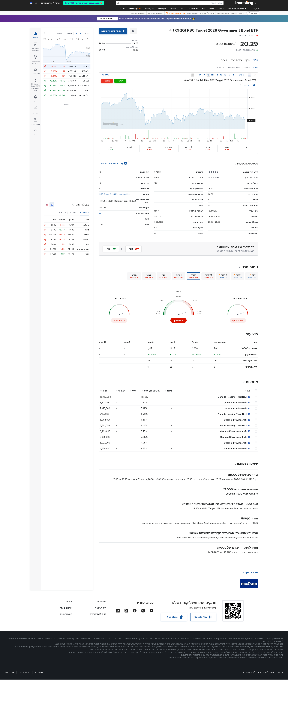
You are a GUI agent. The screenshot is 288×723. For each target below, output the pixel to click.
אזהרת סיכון (9, 672)
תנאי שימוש (39, 672)
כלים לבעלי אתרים (98, 614)
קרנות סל (253, 13)
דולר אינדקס (84, 95)
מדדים (78, 33)
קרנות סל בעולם (223, 13)
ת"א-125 (85, 71)
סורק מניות (149, 9)
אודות (69, 601)
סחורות (69, 33)
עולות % (72, 212)
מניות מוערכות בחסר (155, 13)
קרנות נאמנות (192, 13)
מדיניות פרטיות (24, 672)
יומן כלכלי (162, 9)
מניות (59, 33)
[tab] (251, 276)
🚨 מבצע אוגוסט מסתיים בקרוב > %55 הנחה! (83, 3)
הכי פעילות (84, 212)
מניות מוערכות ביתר (137, 13)
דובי (131, 248)
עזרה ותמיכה (66, 614)
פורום (224, 60)
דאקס (87, 90)
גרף (247, 60)
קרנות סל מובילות (237, 13)
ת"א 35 (86, 66)
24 (100, 213)
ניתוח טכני (236, 60)
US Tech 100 (83, 85)
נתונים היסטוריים (234, 67)
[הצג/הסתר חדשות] (192, 75)
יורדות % (62, 212)
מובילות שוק (82, 204)
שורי (108, 248)
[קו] (249, 75)
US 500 (86, 81)
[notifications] (36, 2)
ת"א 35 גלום (84, 76)
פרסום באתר (66, 607)
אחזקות (247, 67)
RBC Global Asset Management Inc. (114, 194)
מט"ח (87, 33)
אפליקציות (101, 601)
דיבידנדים (220, 67)
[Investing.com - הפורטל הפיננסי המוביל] (247, 3)
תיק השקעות (100, 607)
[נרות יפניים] (255, 75)
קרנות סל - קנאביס (207, 13)
